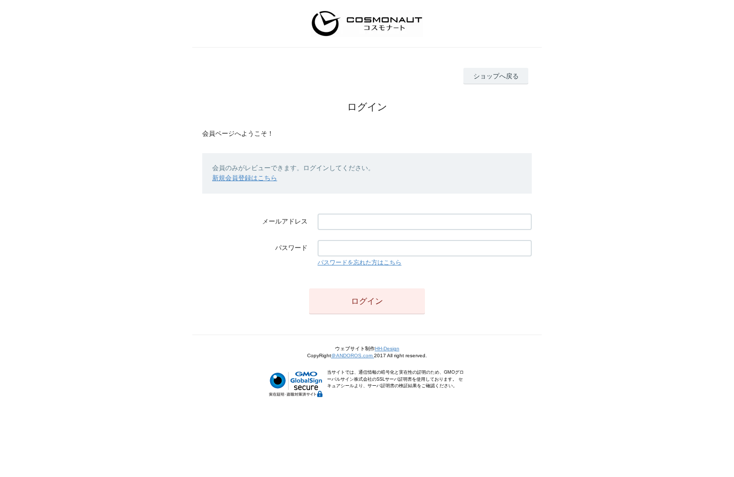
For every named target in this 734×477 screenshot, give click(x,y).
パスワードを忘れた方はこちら (359, 262)
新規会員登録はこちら (244, 178)
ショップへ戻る (496, 76)
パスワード (291, 247)
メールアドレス (285, 221)
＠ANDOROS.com (352, 355)
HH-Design (387, 348)
